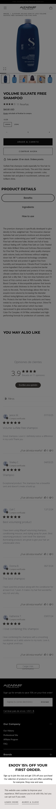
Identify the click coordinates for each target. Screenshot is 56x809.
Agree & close (30, 802)
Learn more (12, 802)
